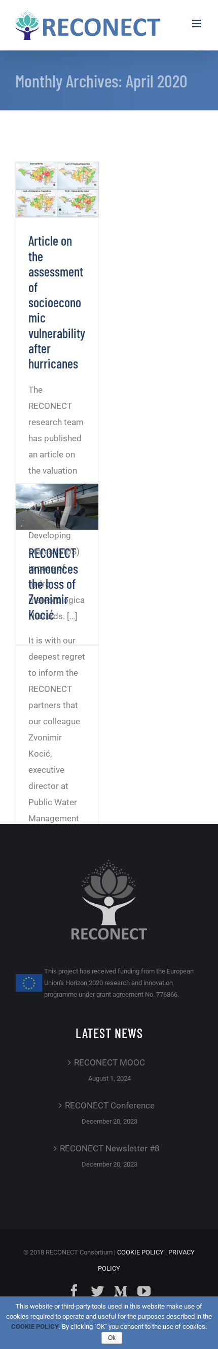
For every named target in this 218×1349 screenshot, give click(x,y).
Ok (112, 1337)
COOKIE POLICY (140, 1252)
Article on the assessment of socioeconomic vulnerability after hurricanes (56, 301)
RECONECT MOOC (109, 1062)
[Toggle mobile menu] (197, 23)
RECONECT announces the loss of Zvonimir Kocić (53, 583)
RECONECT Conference (110, 1105)
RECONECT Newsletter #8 (110, 1148)
